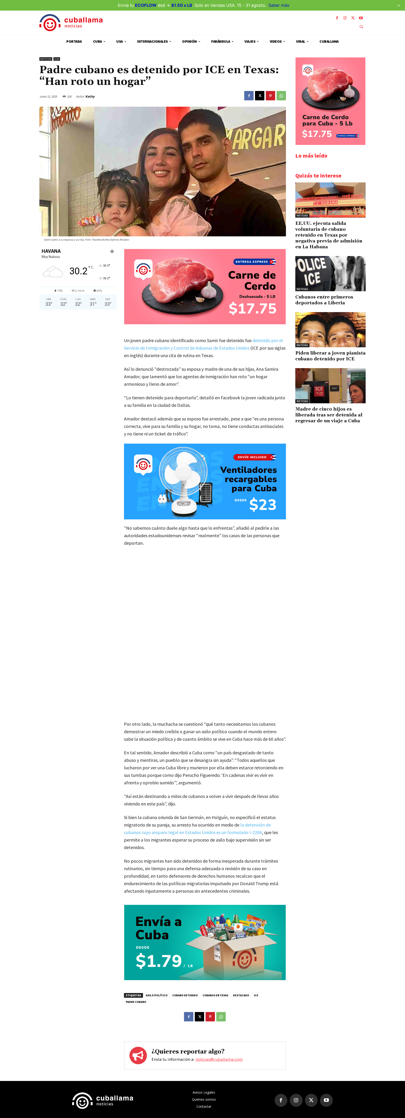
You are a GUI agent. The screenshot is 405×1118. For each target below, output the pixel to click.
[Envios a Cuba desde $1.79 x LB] (205, 979)
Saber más (278, 5)
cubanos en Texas (215, 995)
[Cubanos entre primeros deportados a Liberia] (330, 273)
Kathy (89, 96)
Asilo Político (157, 995)
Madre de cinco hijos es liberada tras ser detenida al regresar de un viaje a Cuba (328, 415)
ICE (256, 995)
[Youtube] (361, 18)
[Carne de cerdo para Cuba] (205, 323)
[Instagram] (345, 18)
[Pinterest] (270, 95)
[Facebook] (337, 18)
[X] (353, 18)
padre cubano (136, 1002)
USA (56, 58)
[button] (361, 26)
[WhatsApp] (281, 95)
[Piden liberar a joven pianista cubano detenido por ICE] (330, 329)
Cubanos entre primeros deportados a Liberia (324, 300)
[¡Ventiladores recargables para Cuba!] (205, 481)
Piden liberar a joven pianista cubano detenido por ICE (330, 356)
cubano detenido (185, 995)
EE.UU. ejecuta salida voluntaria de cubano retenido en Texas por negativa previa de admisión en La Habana (328, 235)
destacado (241, 995)
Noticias (45, 58)
